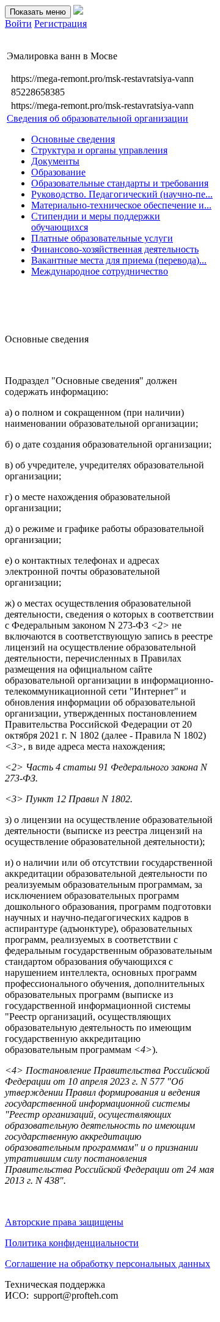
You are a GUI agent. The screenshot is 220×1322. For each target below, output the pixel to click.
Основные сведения (73, 139)
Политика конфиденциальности (72, 1243)
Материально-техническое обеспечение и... (121, 205)
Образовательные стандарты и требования (119, 183)
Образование (58, 172)
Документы (55, 161)
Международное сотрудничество (99, 271)
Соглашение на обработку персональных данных (107, 1263)
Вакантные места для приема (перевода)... (119, 260)
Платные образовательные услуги (102, 238)
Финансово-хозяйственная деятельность (115, 249)
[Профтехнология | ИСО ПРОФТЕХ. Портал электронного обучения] (78, 11)
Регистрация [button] (60, 23)
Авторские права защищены (64, 1222)
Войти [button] (18, 23)
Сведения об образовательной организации (97, 118)
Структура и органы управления (99, 150)
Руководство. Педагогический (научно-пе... (122, 194)
